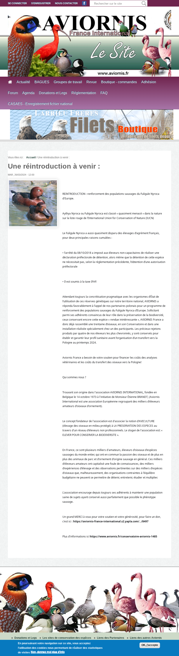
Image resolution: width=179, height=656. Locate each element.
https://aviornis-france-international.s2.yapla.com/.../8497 (110, 521)
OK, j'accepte (149, 645)
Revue (91, 82)
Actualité (23, 82)
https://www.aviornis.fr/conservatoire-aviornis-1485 (123, 536)
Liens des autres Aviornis (146, 637)
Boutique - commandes (119, 82)
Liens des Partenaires (110, 637)
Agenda (28, 93)
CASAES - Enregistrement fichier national (40, 104)
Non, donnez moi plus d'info (48, 652)
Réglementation (83, 93)
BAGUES (41, 82)
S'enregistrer (41, 3)
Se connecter (17, 3)
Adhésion (148, 82)
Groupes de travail (68, 82)
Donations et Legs (53, 93)
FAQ (103, 93)
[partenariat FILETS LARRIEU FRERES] (91, 124)
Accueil (31, 157)
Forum (13, 93)
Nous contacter (66, 3)
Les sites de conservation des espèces (67, 637)
